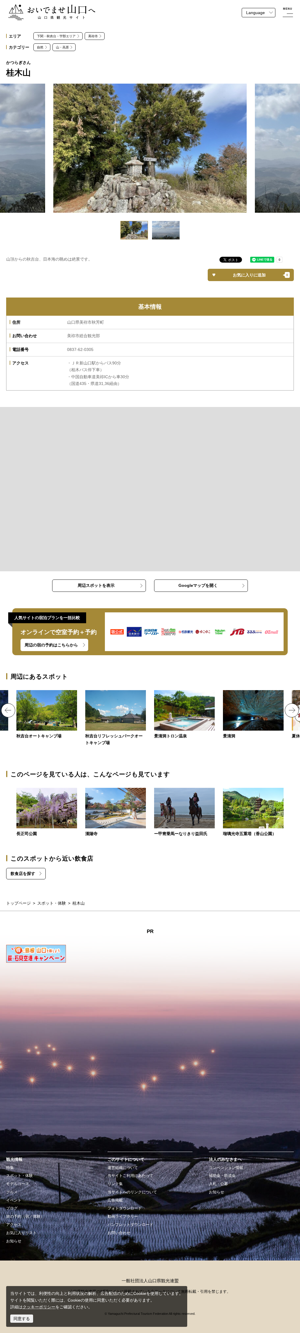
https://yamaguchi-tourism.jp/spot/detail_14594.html (184, 714)
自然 (40, 47)
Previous (8, 710)
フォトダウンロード (125, 1208)
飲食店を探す (23, 873)
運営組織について (123, 1168)
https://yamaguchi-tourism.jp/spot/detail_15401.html (253, 812)
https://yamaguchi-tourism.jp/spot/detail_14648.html (115, 718)
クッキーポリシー (39, 1307)
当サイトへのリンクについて (132, 1192)
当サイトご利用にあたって (130, 1176)
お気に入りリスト (21, 1233)
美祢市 (93, 36)
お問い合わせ (119, 1233)
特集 (10, 1168)
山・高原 (62, 47)
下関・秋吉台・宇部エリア (56, 36)
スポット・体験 (51, 903)
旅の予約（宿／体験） (25, 1216)
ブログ (12, 1208)
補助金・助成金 (222, 1176)
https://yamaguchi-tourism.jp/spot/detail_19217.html (184, 812)
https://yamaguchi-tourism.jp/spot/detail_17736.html (115, 812)
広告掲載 (115, 1200)
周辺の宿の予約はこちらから (51, 645)
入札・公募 (218, 1184)
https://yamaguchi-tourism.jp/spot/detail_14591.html (46, 714)
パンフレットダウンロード (130, 1225)
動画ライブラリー (123, 1216)
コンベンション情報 (226, 1168)
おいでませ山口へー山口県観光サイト (43, 7)
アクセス (13, 1225)
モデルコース (17, 1184)
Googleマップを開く (198, 585)
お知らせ (13, 1241)
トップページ (18, 903)
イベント (13, 1200)
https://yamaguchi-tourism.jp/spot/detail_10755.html (46, 812)
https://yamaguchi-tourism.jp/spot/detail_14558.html (253, 714)
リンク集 (115, 1184)
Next (292, 710)
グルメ (12, 1192)
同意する (21, 1318)
